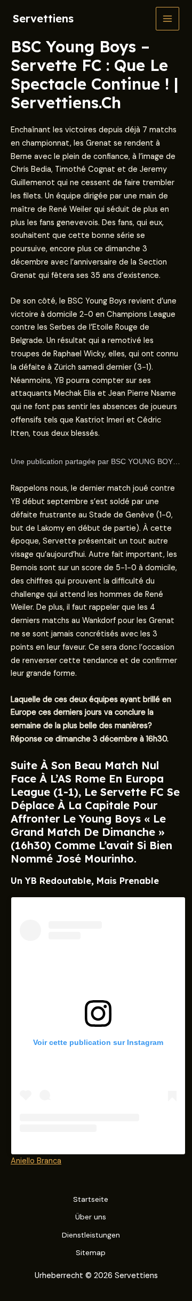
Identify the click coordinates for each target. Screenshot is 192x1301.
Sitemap (91, 1252)
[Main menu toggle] (167, 18)
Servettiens (43, 18)
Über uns (90, 1217)
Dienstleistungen (91, 1235)
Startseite (90, 1199)
